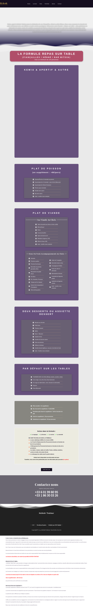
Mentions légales (41, 525)
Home (28, 3)
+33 (38, 495)
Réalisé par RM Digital (54, 525)
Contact (59, 3)
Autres (53, 3)
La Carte (35, 3)
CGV (33, 525)
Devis (41, 3)
